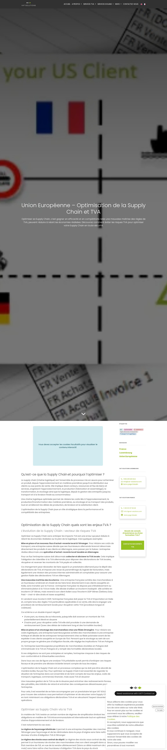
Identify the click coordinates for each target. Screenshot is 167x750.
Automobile (128, 429)
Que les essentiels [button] (158, 706)
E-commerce (138, 429)
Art (121, 429)
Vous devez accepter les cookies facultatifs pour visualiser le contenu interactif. (67, 446)
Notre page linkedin (130, 484)
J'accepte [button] (160, 710)
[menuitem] (67, 4)
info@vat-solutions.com (132, 482)
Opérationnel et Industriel (128, 432)
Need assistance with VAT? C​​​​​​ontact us (135, 693)
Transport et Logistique (128, 434)
